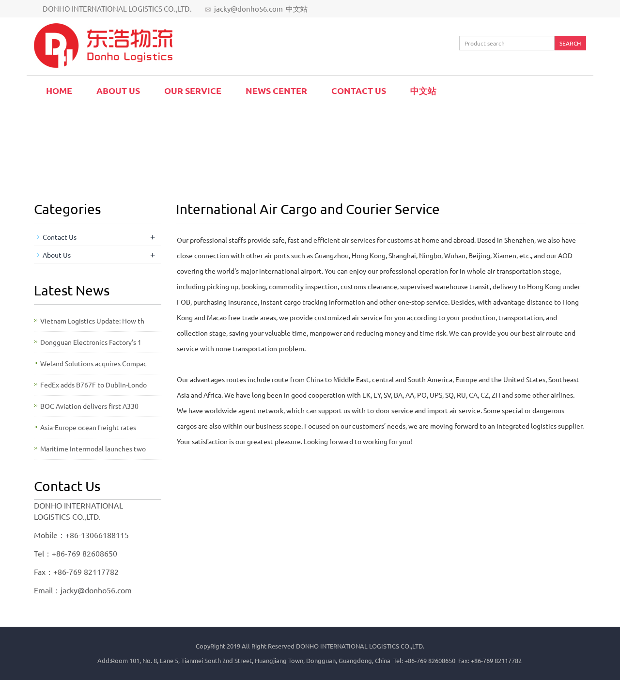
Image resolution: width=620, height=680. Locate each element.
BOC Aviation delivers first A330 (89, 406)
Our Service (192, 90)
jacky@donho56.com (248, 8)
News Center (276, 90)
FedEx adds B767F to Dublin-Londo (93, 384)
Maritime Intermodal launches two (93, 448)
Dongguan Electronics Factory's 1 (90, 342)
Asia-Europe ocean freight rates (88, 427)
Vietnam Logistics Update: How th (92, 320)
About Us (118, 90)
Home (59, 90)
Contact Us (358, 90)
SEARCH (570, 43)
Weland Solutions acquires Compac (93, 363)
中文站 (297, 8)
